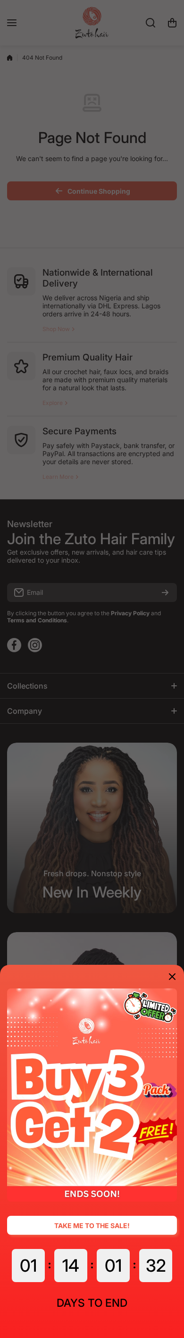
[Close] (172, 976)
